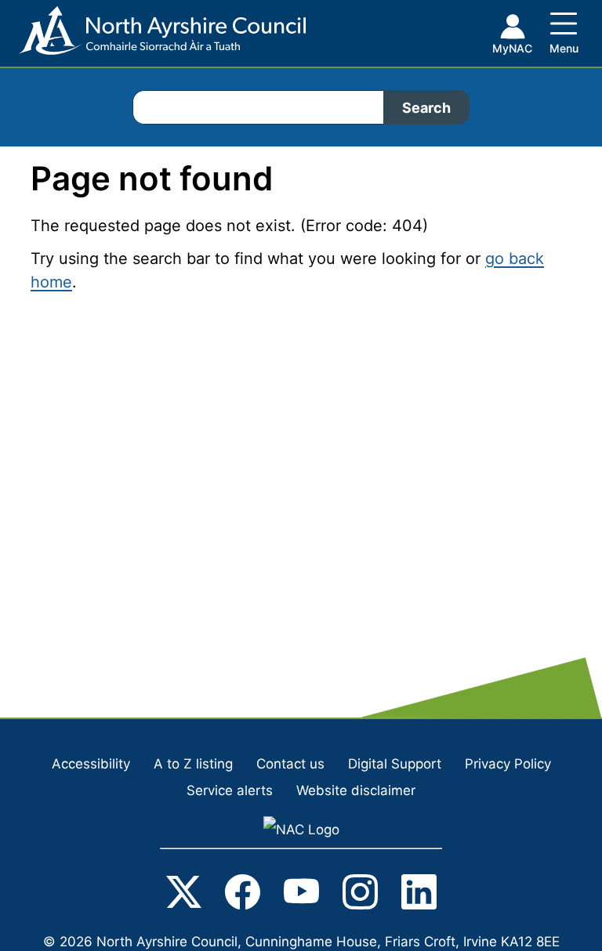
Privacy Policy (508, 764)
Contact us (290, 764)
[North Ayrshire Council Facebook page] (242, 895)
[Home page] (153, 36)
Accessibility (91, 764)
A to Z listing (193, 764)
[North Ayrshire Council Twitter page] (183, 895)
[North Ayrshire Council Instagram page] (360, 895)
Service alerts (230, 790)
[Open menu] (563, 30)
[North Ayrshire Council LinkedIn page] (419, 895)
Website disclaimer (355, 790)
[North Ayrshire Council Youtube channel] (301, 895)
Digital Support (394, 764)
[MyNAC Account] (511, 37)
